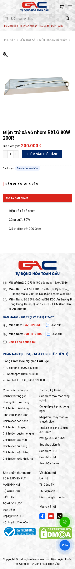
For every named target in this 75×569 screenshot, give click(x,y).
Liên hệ (43, 478)
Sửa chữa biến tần (50, 444)
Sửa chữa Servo (49, 463)
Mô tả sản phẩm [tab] (17, 198)
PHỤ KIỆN (9, 39)
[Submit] (67, 18)
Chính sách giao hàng (16, 408)
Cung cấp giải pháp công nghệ (54, 408)
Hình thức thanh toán (15, 414)
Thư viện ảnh (47, 491)
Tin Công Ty (46, 484)
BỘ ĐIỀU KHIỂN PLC (14, 478)
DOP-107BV (57, 26)
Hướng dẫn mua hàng (16, 402)
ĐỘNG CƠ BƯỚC (12, 503)
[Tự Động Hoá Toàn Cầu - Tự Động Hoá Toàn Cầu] (34, 7)
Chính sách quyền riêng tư (18, 433)
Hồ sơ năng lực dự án (52, 497)
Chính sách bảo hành (15, 421)
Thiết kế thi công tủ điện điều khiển (53, 430)
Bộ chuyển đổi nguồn (15, 522)
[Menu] (70, 6)
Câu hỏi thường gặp (15, 396)
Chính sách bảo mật (15, 439)
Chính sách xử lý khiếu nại (18, 458)
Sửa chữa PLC (48, 451)
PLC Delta (44, 26)
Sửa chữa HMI (47, 457)
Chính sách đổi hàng (15, 446)
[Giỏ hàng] (61, 7)
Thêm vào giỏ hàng (42, 154)
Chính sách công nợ (14, 427)
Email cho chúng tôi (22, 342)
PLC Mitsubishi (10, 26)
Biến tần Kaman (28, 26)
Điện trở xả (27, 39)
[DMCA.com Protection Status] (55, 533)
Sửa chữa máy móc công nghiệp (54, 398)
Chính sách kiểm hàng (16, 452)
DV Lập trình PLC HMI (52, 438)
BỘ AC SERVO (11, 491)
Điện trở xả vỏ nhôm (53, 39)
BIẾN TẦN (8, 497)
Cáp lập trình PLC (13, 516)
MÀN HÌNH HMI (11, 484)
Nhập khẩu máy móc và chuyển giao (53, 419)
